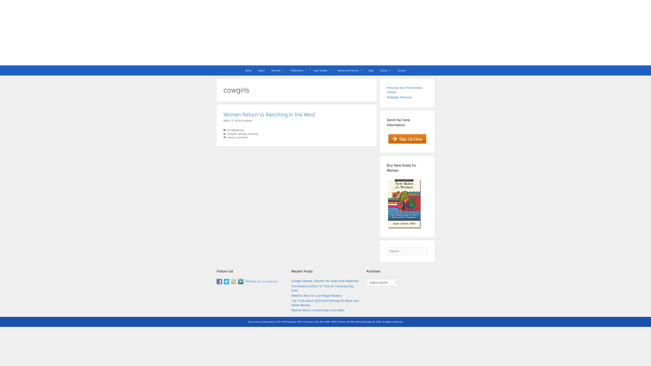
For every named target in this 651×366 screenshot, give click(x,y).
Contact (402, 70)
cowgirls (232, 133)
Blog (371, 70)
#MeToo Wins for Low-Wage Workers (316, 295)
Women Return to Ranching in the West (269, 114)
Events (383, 70)
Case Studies (320, 70)
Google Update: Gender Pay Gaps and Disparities (325, 281)
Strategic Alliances (399, 97)
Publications (297, 70)
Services (275, 70)
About (261, 70)
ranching (253, 133)
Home (248, 70)
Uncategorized (235, 130)
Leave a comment (237, 137)
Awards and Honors (348, 70)
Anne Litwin (324, 52)
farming (242, 133)
